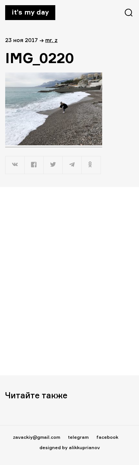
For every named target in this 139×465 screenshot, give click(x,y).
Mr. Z (51, 40)
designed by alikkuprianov (69, 447)
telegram (78, 437)
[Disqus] (69, 281)
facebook (107, 437)
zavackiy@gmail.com (36, 437)
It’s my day (30, 12)
